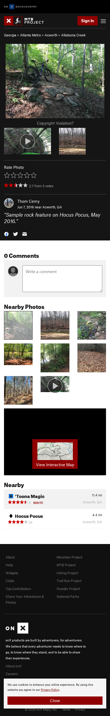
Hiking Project (67, 573)
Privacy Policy (50, 690)
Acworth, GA (52, 207)
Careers (12, 674)
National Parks (68, 596)
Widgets (12, 573)
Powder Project (68, 589)
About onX (14, 666)
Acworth (51, 35)
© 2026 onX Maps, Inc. (41, 709)
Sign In (87, 20)
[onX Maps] (17, 632)
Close (55, 700)
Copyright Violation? (55, 123)
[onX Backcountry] (20, 7)
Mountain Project (69, 557)
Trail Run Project (69, 581)
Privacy (80, 709)
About (10, 557)
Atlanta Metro (30, 35)
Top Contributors (18, 589)
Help (9, 565)
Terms (66, 709)
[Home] (26, 20)
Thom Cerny (28, 201)
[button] (6, 234)
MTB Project (66, 565)
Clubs (10, 581)
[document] (55, 693)
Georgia (10, 35)
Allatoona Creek (73, 35)
